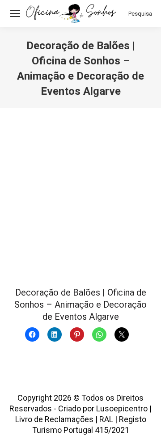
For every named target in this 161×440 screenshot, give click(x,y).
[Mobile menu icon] (15, 13)
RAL (106, 419)
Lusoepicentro (122, 408)
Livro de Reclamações (54, 419)
